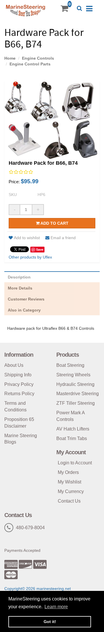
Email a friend (63, 237)
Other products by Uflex (30, 257)
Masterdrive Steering (77, 393)
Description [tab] (19, 277)
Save (39, 249)
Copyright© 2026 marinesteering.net (37, 588)
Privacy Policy (19, 384)
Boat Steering (70, 365)
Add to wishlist (27, 237)
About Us (13, 365)
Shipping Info (17, 374)
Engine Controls (38, 58)
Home (10, 58)
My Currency (71, 491)
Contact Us (69, 501)
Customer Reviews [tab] (26, 299)
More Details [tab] (20, 288)
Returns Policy (19, 393)
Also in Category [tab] (24, 310)
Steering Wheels (73, 374)
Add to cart (54, 223)
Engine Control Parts (30, 64)
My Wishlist (69, 481)
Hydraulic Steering (75, 384)
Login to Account (75, 462)
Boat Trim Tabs (71, 438)
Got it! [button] (50, 621)
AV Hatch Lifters (72, 428)
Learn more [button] (56, 606)
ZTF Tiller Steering (75, 403)
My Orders (68, 472)
